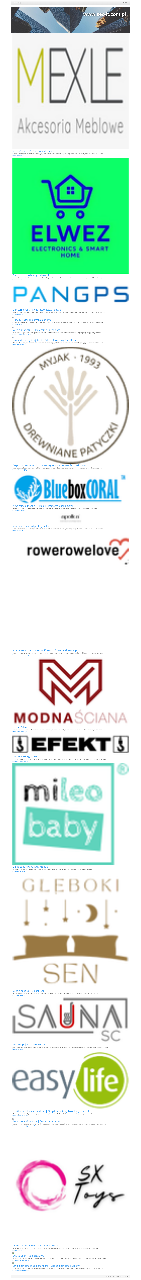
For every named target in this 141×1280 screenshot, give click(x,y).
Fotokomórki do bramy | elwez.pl (30, 275)
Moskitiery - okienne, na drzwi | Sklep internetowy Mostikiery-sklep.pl (50, 1111)
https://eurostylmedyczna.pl (21, 1270)
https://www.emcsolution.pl (20, 1260)
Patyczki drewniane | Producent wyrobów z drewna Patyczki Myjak (49, 465)
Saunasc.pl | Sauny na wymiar (29, 1044)
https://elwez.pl (17, 280)
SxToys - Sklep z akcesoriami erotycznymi (35, 1245)
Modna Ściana (20, 727)
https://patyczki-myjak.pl (19, 470)
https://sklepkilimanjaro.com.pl (21, 334)
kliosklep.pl (17, 2)
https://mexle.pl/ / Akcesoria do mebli (33, 151)
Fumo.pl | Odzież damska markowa (32, 319)
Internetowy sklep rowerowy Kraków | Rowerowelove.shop (44, 650)
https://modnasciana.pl (19, 732)
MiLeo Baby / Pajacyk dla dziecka (30, 866)
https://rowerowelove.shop (20, 655)
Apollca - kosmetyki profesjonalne (30, 526)
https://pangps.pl (17, 314)
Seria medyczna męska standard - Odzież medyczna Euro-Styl (46, 1265)
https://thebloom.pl (18, 345)
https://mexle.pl (17, 156)
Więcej (125, 3)
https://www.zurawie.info (20, 761)
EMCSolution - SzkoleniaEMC (28, 1255)
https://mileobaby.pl (18, 871)
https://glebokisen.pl (18, 995)
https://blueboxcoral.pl (19, 510)
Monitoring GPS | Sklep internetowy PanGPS (36, 309)
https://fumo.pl (17, 324)
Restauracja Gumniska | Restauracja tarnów (36, 1121)
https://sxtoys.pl (17, 1250)
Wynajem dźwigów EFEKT (26, 756)
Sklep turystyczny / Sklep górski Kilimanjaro (36, 330)
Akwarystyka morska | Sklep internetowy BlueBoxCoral (42, 505)
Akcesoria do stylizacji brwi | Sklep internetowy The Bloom (44, 340)
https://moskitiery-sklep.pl (20, 1116)
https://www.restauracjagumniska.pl (23, 1126)
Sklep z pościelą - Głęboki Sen (28, 990)
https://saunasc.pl (17, 1049)
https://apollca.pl (17, 531)
